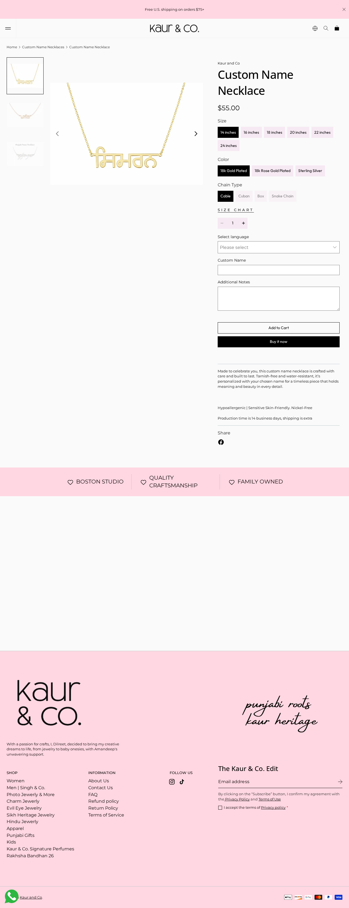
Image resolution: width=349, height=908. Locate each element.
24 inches (228, 145)
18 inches (274, 132)
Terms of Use (270, 799)
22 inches (322, 132)
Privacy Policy (237, 799)
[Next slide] (196, 133)
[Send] (340, 782)
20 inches (298, 132)
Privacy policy (273, 807)
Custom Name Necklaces (43, 47)
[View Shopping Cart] (337, 28)
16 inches (251, 132)
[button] (8, 28)
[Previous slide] (57, 133)
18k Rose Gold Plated (273, 170)
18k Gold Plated (233, 170)
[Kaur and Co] (47, 701)
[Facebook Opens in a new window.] (221, 442)
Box (262, 198)
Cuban (245, 198)
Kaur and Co (31, 897)
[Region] (315, 28)
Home (12, 47)
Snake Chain (284, 198)
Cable (225, 196)
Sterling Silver (310, 170)
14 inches (228, 132)
